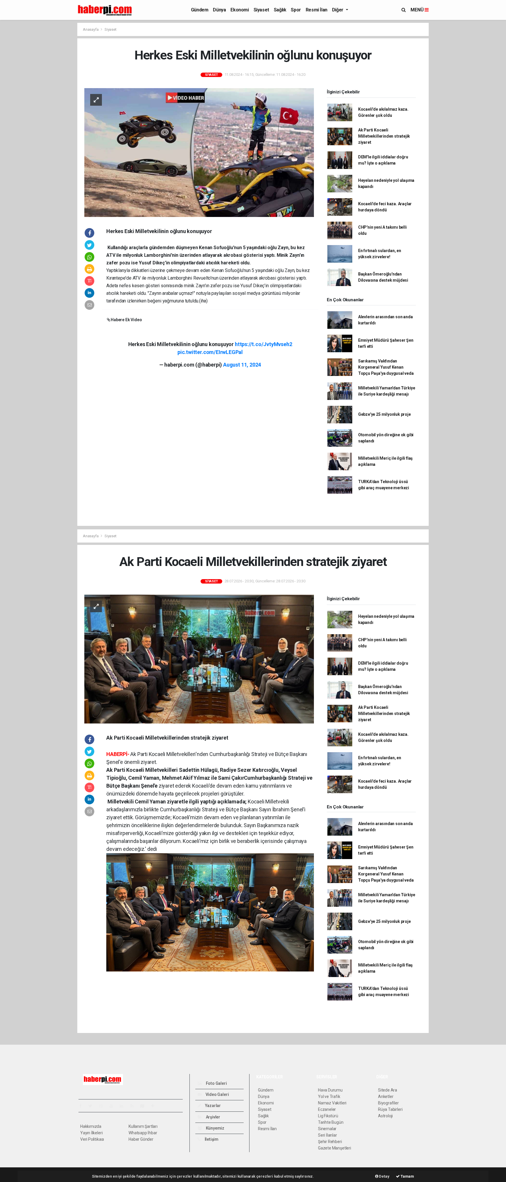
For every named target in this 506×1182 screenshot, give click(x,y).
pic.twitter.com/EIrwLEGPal (210, 352)
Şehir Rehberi (330, 1141)
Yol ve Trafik (329, 1096)
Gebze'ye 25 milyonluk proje (384, 414)
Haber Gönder (141, 1139)
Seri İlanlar (327, 1135)
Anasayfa (91, 29)
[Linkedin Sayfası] (124, 1106)
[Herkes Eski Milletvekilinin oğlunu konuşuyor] (199, 152)
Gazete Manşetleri (334, 1148)
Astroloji (385, 1115)
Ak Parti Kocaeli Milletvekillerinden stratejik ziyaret (384, 136)
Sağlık (280, 10)
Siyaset (261, 10)
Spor (296, 10)
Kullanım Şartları (143, 1126)
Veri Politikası (92, 1139)
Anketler (385, 1096)
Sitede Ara (387, 1090)
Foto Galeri (216, 1083)
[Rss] (134, 1106)
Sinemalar (327, 1128)
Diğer (338, 10)
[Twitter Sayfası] (92, 1106)
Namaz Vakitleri (332, 1103)
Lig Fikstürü (328, 1115)
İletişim (211, 1139)
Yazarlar (212, 1105)
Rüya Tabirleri (390, 1109)
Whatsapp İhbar (143, 1132)
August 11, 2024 (242, 365)
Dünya (219, 10)
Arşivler (212, 1117)
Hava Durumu (330, 1090)
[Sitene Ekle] (155, 1106)
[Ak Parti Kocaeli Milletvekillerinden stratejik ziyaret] (199, 658)
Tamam (407, 1176)
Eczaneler (327, 1109)
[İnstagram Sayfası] (103, 1106)
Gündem (199, 10)
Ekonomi (239, 10)
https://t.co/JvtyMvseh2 (263, 344)
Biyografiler (388, 1103)
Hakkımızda (90, 1126)
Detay (383, 1176)
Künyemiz (214, 1128)
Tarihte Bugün (330, 1122)
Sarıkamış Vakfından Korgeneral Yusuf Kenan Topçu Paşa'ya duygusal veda (386, 367)
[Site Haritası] (144, 1106)
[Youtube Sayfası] (114, 1106)
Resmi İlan (316, 10)
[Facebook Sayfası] (82, 1106)
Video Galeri (217, 1094)
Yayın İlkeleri (91, 1132)
